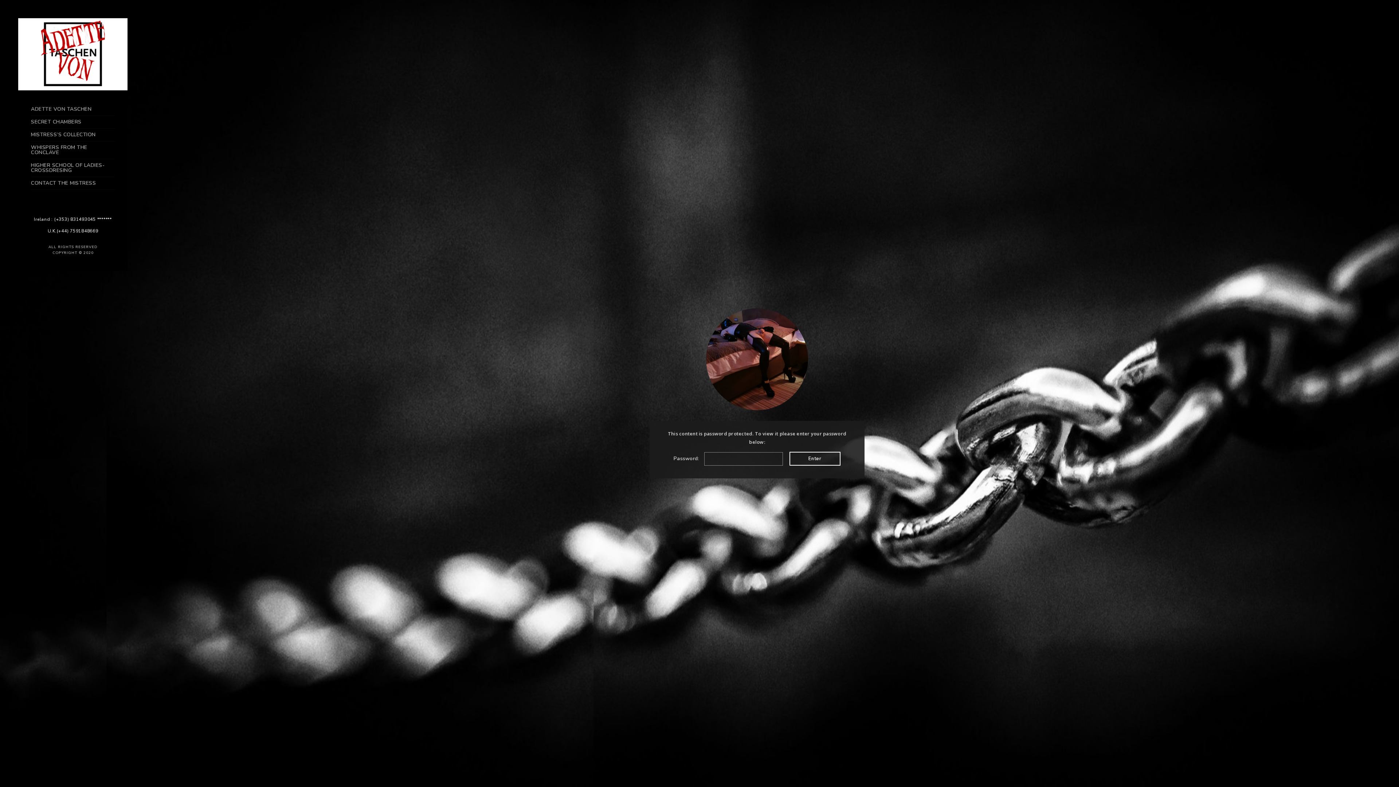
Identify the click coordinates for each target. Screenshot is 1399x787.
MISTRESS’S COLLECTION (63, 134)
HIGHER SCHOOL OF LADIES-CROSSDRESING (68, 168)
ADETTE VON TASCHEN (61, 109)
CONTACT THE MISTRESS (63, 183)
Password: (687, 458)
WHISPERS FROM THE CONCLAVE (59, 150)
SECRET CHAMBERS (56, 121)
